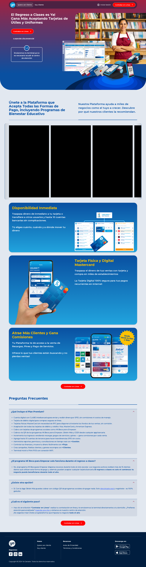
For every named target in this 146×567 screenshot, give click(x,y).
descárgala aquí (107, 489)
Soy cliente (41, 548)
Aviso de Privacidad (70, 545)
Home (39, 541)
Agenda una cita (42, 510)
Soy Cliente (39, 5)
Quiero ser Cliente (25, 5)
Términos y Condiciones (72, 548)
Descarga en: (120, 541)
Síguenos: (13, 550)
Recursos (67, 541)
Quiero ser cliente (44, 545)
